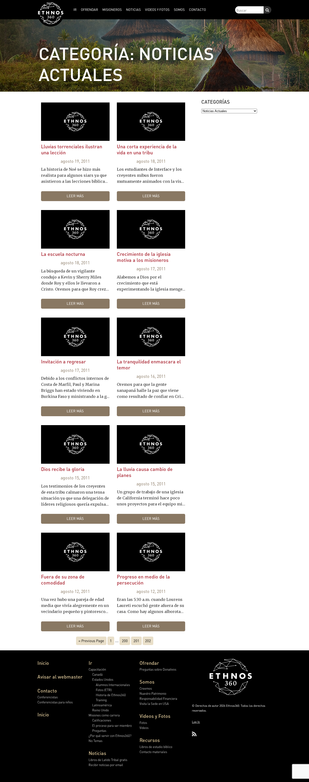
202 (148, 640)
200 (125, 640)
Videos (144, 728)
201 (136, 640)
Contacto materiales (153, 752)
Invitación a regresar (63, 361)
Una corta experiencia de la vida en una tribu (147, 149)
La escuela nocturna (63, 254)
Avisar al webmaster (60, 676)
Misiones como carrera (104, 715)
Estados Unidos (102, 679)
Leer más (75, 195)
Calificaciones (101, 720)
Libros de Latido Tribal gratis (108, 760)
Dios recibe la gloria (62, 469)
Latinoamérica (102, 705)
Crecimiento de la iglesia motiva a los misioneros (144, 257)
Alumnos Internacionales (113, 685)
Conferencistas (47, 697)
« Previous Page (91, 640)
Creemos (146, 688)
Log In (196, 722)
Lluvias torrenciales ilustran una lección (71, 149)
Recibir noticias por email (106, 765)
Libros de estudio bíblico (156, 747)
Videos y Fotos (155, 716)
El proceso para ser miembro (112, 725)
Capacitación (97, 669)
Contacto (47, 690)
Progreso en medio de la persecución (143, 579)
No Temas (95, 741)
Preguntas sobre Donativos (158, 669)
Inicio (43, 663)
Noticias (97, 753)
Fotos (143, 723)
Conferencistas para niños (55, 702)
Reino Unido (100, 710)
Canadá (97, 674)
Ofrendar (149, 663)
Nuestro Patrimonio (153, 693)
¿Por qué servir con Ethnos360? (110, 736)
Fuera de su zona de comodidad (62, 579)
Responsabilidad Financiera (158, 698)
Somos (147, 682)
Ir (90, 663)
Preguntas (99, 730)
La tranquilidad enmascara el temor (149, 364)
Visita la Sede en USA (154, 703)
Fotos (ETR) (104, 690)
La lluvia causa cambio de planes (145, 472)
